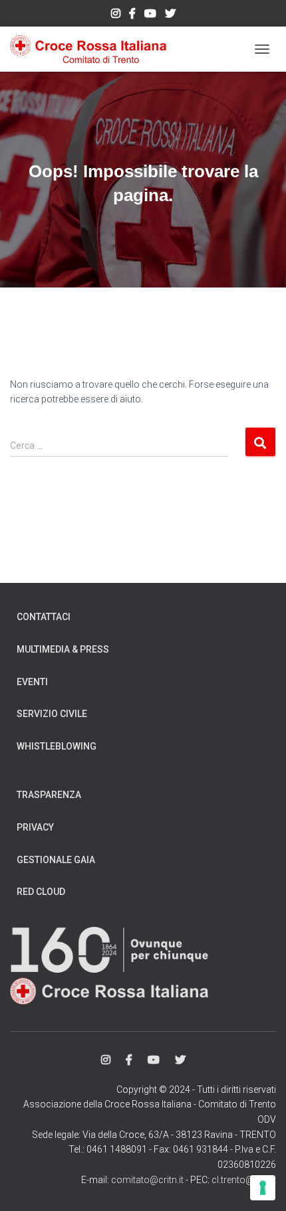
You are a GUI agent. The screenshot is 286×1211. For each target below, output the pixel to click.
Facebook (132, 15)
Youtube (150, 15)
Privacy (35, 827)
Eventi (32, 682)
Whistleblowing (56, 746)
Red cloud (41, 891)
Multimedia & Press (63, 649)
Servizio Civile (52, 713)
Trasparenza (49, 794)
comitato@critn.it (147, 1179)
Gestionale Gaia (56, 859)
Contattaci (44, 616)
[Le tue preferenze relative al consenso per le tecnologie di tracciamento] (262, 1187)
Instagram (115, 15)
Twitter (170, 15)
